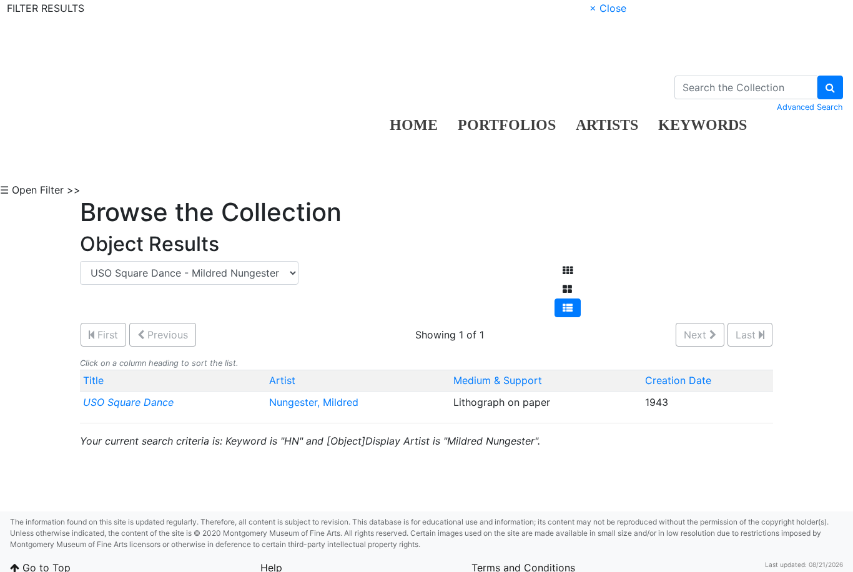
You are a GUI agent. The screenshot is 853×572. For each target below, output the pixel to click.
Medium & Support (497, 380)
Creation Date (678, 380)
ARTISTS (607, 125)
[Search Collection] (830, 87)
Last (747, 334)
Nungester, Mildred (315, 402)
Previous (166, 334)
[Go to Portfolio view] (567, 289)
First (106, 334)
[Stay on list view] (568, 307)
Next (696, 334)
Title (93, 380)
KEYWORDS (702, 125)
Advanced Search (810, 107)
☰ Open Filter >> (40, 190)
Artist (282, 380)
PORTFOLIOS (507, 125)
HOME (414, 125)
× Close (607, 8)
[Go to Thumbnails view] (568, 270)
